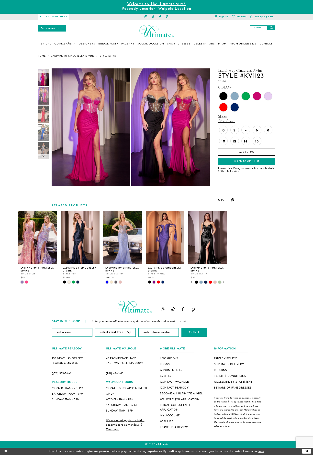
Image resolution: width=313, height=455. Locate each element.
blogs (165, 364)
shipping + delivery (229, 364)
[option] (37, 247)
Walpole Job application (179, 399)
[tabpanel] (90, 127)
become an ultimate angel (181, 393)
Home (42, 56)
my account (170, 415)
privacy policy (225, 358)
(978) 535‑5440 (61, 373)
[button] (221, 17)
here (261, 451)
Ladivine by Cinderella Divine (73, 56)
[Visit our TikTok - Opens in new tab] (152, 17)
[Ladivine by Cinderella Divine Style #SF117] (80, 237)
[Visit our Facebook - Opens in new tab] (160, 17)
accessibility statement (233, 381)
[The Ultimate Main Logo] (156, 31)
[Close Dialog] (5, 451)
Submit (194, 332)
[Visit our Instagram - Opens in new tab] (146, 17)
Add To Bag (246, 152)
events (165, 376)
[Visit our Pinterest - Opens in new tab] (167, 17)
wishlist (166, 421)
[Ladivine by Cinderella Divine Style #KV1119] (207, 237)
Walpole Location (174, 9)
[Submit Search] (271, 27)
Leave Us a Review (174, 427)
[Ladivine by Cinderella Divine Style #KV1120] (165, 237)
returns (220, 370)
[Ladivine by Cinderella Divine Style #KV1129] (122, 237)
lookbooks (169, 358)
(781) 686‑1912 (114, 373)
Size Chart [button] (226, 121)
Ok (306, 451)
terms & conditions (230, 376)
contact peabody (174, 387)
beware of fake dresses (232, 387)
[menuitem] (46, 44)
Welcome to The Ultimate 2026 (156, 4)
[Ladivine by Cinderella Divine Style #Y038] (37, 237)
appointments (171, 370)
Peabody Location (139, 9)
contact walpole (174, 381)
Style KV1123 (108, 56)
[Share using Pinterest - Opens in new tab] (233, 200)
